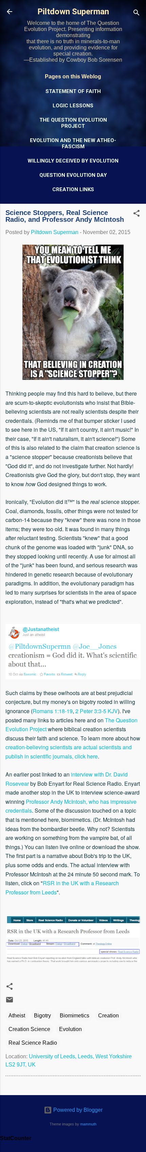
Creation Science (29, 1029)
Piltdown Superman (73, 11)
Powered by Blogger (77, 1110)
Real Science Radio (32, 1043)
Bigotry (42, 1015)
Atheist (16, 1015)
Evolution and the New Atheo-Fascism (73, 143)
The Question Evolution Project (73, 123)
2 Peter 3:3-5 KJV (96, 711)
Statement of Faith (73, 91)
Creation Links (73, 189)
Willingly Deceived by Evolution (73, 161)
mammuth (88, 1124)
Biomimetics (74, 1015)
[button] (136, 214)
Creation (108, 1015)
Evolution (70, 1029)
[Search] (136, 13)
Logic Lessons (73, 106)
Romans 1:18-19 (53, 711)
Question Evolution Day (73, 175)
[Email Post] (9, 1002)
